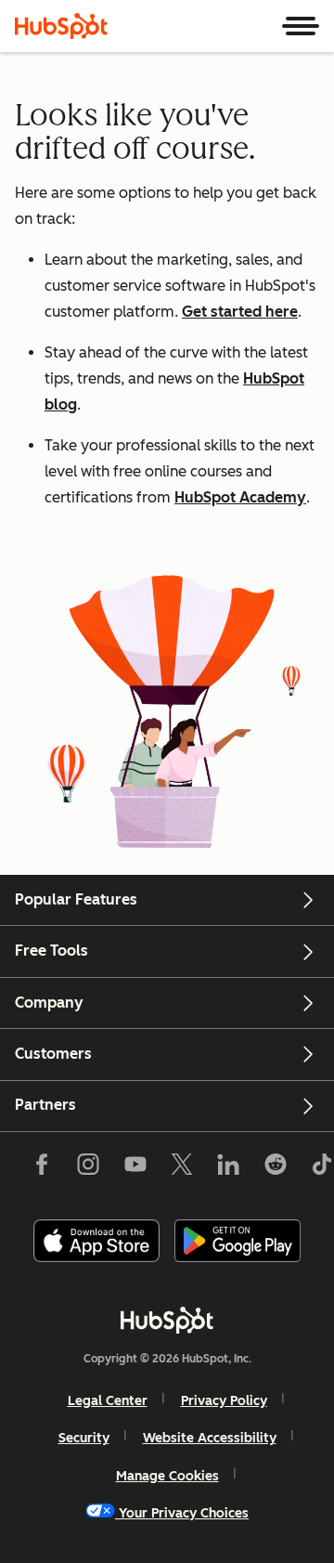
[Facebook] (41, 1168)
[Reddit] (275, 1168)
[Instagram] (88, 1168)
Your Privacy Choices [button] (184, 1513)
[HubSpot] (61, 26)
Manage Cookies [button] (167, 1476)
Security (83, 1438)
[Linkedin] (228, 1168)
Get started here (240, 311)
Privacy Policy (224, 1401)
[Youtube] (134, 1168)
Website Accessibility (209, 1438)
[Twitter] (181, 1168)
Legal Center (108, 1401)
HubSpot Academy (240, 497)
